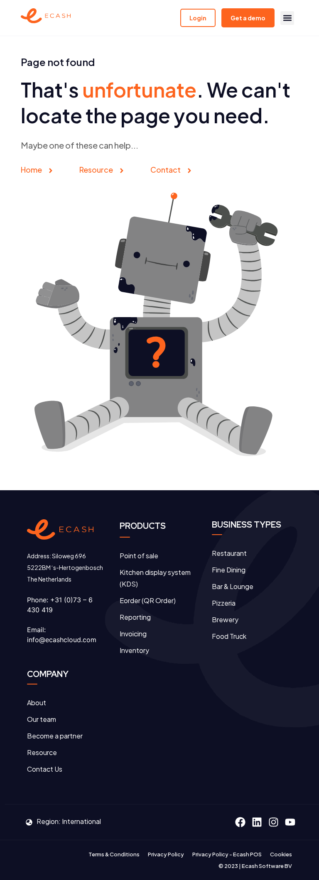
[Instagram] (273, 822)
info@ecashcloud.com (61, 640)
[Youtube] (290, 822)
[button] (287, 18)
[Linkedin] (256, 822)
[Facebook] (240, 822)
